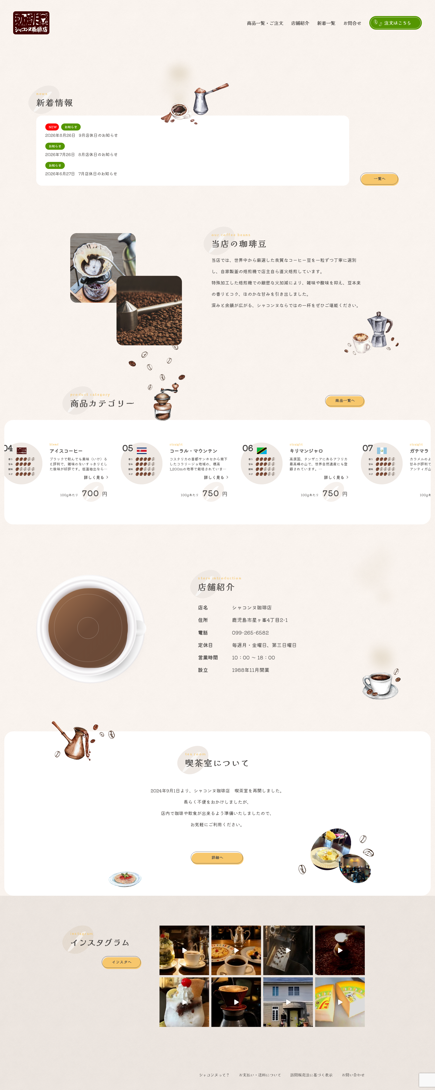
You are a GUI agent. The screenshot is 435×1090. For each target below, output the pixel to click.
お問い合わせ (353, 1075)
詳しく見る (121, 477)
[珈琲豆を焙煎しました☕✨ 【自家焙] (184, 1002)
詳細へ (218, 857)
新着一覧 (326, 23)
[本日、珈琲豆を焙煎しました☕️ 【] (288, 1002)
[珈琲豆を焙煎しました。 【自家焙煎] (340, 1002)
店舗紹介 (300, 23)
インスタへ (122, 961)
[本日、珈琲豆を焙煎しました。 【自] (288, 950)
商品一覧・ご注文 (265, 23)
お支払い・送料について (260, 1075)
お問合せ (352, 23)
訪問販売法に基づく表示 (311, 1075)
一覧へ (380, 178)
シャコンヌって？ (214, 1075)
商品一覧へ (345, 400)
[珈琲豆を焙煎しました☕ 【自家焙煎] (184, 950)
